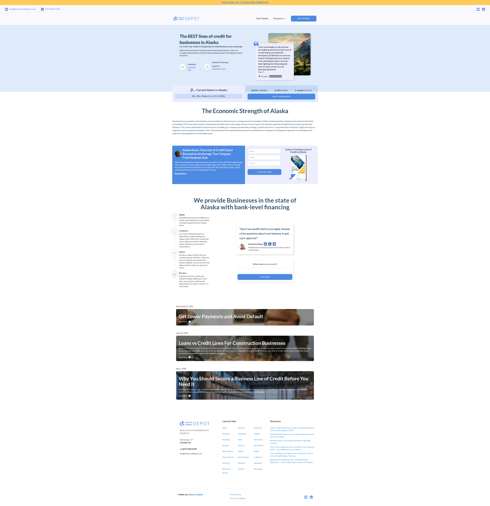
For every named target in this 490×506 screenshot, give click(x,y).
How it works (262, 18)
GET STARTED (304, 18)
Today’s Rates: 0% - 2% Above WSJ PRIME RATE (245, 2)
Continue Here (264, 172)
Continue (265, 277)
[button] (279, 18)
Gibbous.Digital (195, 495)
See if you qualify (281, 96)
